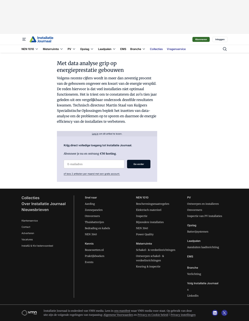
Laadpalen (194, 241)
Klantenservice (30, 220)
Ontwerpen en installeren (203, 203)
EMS (190, 256)
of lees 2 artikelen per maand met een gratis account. (92, 173)
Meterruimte (144, 243)
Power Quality (145, 234)
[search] (224, 49)
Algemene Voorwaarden (118, 314)
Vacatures (27, 239)
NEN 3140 (91, 234)
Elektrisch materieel (148, 210)
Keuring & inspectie (148, 266)
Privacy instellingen (183, 314)
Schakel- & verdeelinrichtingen (155, 250)
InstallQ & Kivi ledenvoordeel (37, 245)
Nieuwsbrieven (35, 209)
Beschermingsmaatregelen (152, 203)
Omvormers (92, 216)
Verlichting (194, 274)
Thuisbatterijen (94, 222)
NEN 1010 (142, 197)
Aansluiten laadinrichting (203, 247)
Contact (26, 226)
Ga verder (138, 164)
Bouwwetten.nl (94, 250)
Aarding (90, 203)
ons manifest (122, 310)
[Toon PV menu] (74, 49)
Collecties (30, 198)
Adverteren (28, 233)
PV (189, 197)
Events (89, 262)
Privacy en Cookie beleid (153, 314)
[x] (224, 313)
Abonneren (201, 39)
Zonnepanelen (94, 210)
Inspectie (141, 216)
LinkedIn (193, 295)
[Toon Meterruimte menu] (61, 49)
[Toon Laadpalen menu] (114, 49)
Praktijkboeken (94, 256)
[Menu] (24, 39)
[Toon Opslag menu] (92, 49)
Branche (192, 267)
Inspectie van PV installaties (204, 216)
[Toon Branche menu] (144, 49)
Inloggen (220, 39)
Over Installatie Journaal (44, 204)
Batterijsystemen (197, 231)
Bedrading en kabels (97, 228)
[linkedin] (215, 313)
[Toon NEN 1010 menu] (37, 49)
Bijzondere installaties (150, 222)
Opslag (191, 225)
